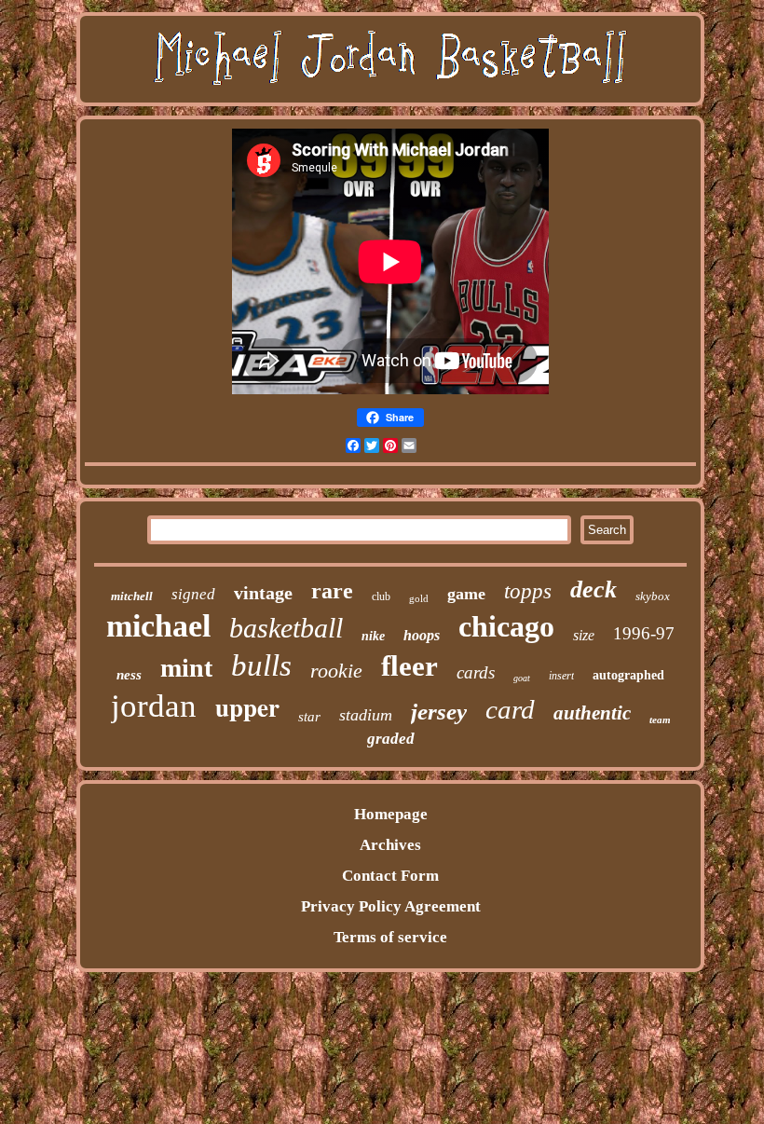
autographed (628, 675)
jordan (154, 706)
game (466, 593)
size (583, 635)
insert (561, 675)
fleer (409, 666)
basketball (286, 627)
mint (186, 667)
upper (247, 707)
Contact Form (390, 875)
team (660, 719)
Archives (390, 845)
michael (158, 626)
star (309, 716)
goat (521, 678)
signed (193, 594)
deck (593, 589)
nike (373, 636)
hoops (421, 635)
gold (419, 598)
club (381, 596)
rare (332, 591)
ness (129, 674)
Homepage (391, 814)
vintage (263, 593)
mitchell (132, 596)
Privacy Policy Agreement (391, 906)
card (510, 709)
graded (391, 738)
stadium (365, 715)
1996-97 (644, 633)
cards (476, 672)
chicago (506, 626)
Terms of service (390, 937)
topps (528, 591)
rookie (336, 670)
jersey (439, 711)
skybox (652, 596)
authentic (592, 713)
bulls (261, 665)
